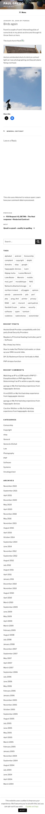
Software (7, 463)
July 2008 (7, 640)
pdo (26, 295)
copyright (20, 260)
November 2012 (9, 551)
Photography (8, 453)
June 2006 (7, 681)
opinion (35, 290)
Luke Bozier (9, 277)
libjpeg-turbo (10, 273)
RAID (7, 303)
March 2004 (8, 784)
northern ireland (11, 290)
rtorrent (21, 303)
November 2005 (10, 705)
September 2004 (10, 761)
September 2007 (10, 654)
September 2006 (10, 672)
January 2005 (9, 751)
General (6, 439)
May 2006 (7, 686)
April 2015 (7, 533)
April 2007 (7, 663)
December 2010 (10, 584)
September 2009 (10, 607)
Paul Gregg (13, 3)
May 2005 (7, 733)
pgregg (26, 21)
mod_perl (9, 282)
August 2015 (8, 528)
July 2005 (7, 723)
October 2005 (9, 709)
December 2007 (10, 649)
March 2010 (8, 602)
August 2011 (8, 570)
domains (8, 265)
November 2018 (10, 514)
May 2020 (7, 505)
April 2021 (7, 495)
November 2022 (10, 486)
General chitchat (15, 131)
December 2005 (10, 700)
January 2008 (9, 644)
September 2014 (10, 542)
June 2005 (7, 728)
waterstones (20, 316)
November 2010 (10, 588)
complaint (9, 260)
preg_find (15, 299)
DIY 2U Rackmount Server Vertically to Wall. (21, 357)
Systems (7, 467)
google (24, 265)
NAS (31, 282)
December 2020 (10, 500)
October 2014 (9, 537)
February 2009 (9, 630)
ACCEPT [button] (23, 810)
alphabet (8, 256)
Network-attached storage (15, 286)
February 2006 (9, 691)
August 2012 (8, 561)
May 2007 (7, 658)
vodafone (8, 316)
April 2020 (7, 509)
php (6, 299)
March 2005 (8, 742)
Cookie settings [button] (32, 806)
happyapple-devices (13, 269)
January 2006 (9, 695)
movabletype (21, 282)
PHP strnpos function (12, 361)
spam (17, 312)
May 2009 (7, 616)
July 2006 (7, 677)
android (18, 256)
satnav (23, 307)
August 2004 (8, 765)
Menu (24, 12)
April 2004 (7, 779)
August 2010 (8, 593)
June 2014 (7, 547)
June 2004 (7, 775)
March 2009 (8, 626)
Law (5, 449)
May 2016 (7, 519)
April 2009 (7, 621)
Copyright (7, 430)
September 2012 (10, 556)
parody (7, 295)
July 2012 (7, 565)
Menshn (20, 277)
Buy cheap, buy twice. (12, 345)
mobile (30, 277)
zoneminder (34, 316)
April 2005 (7, 737)
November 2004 (10, 756)
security (31, 307)
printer (24, 299)
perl (33, 295)
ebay (17, 265)
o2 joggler (25, 290)
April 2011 (7, 575)
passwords (17, 295)
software (8, 312)
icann (26, 269)
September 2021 (10, 491)
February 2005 (9, 747)
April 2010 (7, 598)
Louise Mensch (24, 273)
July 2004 (7, 770)
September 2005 (10, 714)
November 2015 (10, 523)
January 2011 (8, 579)
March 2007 (8, 668)
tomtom (26, 312)
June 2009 (7, 612)
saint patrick (33, 303)
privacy (33, 299)
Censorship (29, 256)
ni (30, 286)
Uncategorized (9, 472)
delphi (29, 260)
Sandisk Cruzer (11, 307)
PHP (5, 458)
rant (13, 303)
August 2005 (8, 719)
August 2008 (8, 635)
